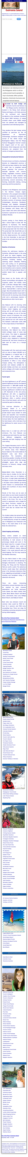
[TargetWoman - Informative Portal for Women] (14, 5)
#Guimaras (7, 619)
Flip (18, 62)
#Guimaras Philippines (10, 621)
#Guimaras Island (14, 619)
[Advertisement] (14, 38)
